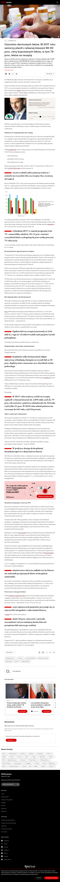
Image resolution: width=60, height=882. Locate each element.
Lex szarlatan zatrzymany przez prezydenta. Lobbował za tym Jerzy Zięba (40, 705)
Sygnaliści (4, 808)
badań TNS (12, 149)
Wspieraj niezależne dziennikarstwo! (10, 780)
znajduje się (47, 377)
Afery (8, 700)
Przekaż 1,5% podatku (7, 800)
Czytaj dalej (22, 711)
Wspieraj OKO (5, 797)
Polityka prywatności (6, 829)
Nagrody (3, 802)
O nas (2, 794)
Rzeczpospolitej (49, 553)
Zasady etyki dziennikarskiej (8, 823)
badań (7, 614)
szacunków (50, 224)
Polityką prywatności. (22, 872)
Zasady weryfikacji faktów (8, 820)
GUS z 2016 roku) (14, 168)
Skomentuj (49, 74)
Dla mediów (4, 832)
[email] (50, 652)
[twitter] (46, 652)
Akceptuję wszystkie (51, 878)
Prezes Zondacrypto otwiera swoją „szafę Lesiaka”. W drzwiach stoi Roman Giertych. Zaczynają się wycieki (16, 705)
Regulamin (4, 826)
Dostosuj (39, 878)
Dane (6, 311)
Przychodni (22, 533)
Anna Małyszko (17, 671)
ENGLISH (3, 811)
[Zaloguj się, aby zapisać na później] (26, 700)
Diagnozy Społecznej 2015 (17, 595)
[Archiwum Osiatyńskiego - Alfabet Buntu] (30, 866)
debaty (19, 90)
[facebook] (43, 652)
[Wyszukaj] (57, 2)
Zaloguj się (10, 740)
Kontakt (3, 805)
